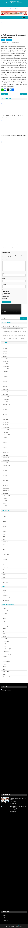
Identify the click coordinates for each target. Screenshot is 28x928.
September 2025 (6, 374)
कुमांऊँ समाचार (5, 559)
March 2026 (5, 358)
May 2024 (5, 414)
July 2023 (5, 440)
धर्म (3, 572)
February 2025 (6, 391)
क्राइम (4, 562)
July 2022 (5, 470)
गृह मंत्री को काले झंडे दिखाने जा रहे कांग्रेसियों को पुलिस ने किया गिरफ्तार (13, 115)
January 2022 (5, 485)
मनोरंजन (4, 574)
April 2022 (5, 478)
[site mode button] (23, 17)
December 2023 (6, 427)
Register (4, 590)
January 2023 (5, 455)
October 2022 (5, 462)
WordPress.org (6, 600)
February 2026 (6, 361)
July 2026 (5, 348)
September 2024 (6, 404)
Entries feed (5, 595)
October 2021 (5, 493)
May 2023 (5, 445)
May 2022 (5, 475)
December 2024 (6, 396)
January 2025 (5, 394)
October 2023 (5, 432)
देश (3, 569)
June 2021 (5, 503)
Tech (4, 539)
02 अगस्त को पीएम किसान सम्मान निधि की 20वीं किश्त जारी (11, 245)
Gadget (4, 526)
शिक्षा (3, 579)
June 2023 (5, 442)
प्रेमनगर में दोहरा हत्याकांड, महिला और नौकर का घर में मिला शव (24, 94)
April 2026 (5, 356)
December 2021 (6, 488)
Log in (4, 592)
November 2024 (6, 399)
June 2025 (5, 381)
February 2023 (6, 452)
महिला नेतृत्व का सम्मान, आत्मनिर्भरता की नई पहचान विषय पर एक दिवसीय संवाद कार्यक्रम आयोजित (14, 332)
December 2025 (6, 366)
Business (4, 513)
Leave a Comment (5, 44)
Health (4, 529)
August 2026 (5, 346)
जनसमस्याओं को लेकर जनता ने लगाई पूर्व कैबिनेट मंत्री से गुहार (13, 328)
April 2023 (5, 447)
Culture (4, 518)
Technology (5, 541)
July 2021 (5, 500)
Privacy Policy (19, 2)
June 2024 (5, 412)
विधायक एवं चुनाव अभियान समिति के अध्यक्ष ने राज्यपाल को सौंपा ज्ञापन (14, 335)
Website (4, 284)
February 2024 (6, 422)
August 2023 (5, 437)
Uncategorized (6, 546)
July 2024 (5, 409)
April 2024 (5, 417)
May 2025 (5, 384)
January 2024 (5, 424)
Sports (4, 536)
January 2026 (5, 363)
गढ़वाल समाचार (9, 40)
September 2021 (6, 495)
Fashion (4, 521)
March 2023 (5, 450)
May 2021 (5, 505)
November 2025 (6, 368)
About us (7, 2)
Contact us (13, 2)
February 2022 (6, 483)
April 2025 (5, 386)
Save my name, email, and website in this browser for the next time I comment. (6, 295)
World (4, 549)
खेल (3, 564)
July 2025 (5, 379)
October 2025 (5, 371)
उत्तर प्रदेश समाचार (6, 554)
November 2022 (6, 460)
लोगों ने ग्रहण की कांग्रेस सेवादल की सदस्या (5, 94)
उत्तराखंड (3, 40)
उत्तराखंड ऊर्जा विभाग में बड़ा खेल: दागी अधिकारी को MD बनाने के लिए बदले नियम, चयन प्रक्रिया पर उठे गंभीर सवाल (13, 136)
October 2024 (5, 401)
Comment (4, 259)
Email (4, 278)
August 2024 (5, 407)
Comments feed (6, 597)
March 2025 (5, 389)
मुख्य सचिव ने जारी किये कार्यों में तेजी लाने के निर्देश (11, 326)
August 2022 (5, 467)
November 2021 (6, 490)
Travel (4, 544)
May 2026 (5, 353)
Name (4, 273)
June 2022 (5, 472)
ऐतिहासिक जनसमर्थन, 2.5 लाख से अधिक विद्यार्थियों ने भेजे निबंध (13, 338)
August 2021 (5, 498)
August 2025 (5, 376)
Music (4, 534)
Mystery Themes (21, 925)
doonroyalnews (15, 42)
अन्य (3, 551)
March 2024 (5, 419)
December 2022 (6, 457)
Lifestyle (4, 531)
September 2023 (6, 434)
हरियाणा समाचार (5, 582)
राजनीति (4, 577)
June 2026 (5, 351)
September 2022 (6, 465)
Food (4, 524)
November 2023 (6, 429)
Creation (4, 516)
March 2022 (5, 480)
